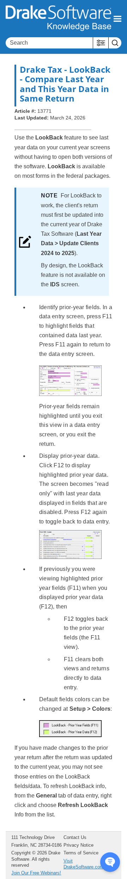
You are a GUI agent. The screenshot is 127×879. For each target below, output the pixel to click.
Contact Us (75, 837)
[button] (101, 42)
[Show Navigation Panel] (117, 18)
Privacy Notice (78, 845)
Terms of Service (81, 852)
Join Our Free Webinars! (36, 872)
